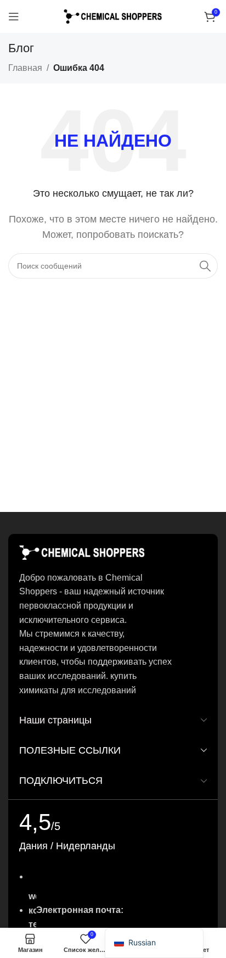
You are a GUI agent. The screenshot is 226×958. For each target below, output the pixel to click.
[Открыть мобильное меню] (14, 16)
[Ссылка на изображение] (82, 551)
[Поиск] (205, 266)
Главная (25, 68)
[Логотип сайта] (113, 15)
